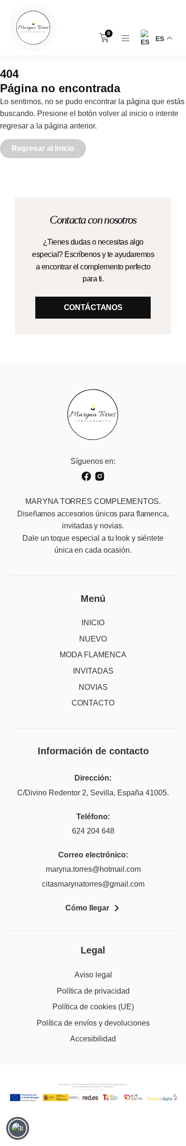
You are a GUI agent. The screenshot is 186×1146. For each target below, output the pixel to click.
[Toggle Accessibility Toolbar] (17, 1128)
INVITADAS (93, 671)
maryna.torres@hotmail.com (93, 869)
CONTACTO (93, 703)
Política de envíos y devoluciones (93, 1023)
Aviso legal (93, 975)
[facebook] (86, 476)
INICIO (93, 623)
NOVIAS (93, 687)
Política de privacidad (93, 991)
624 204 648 (93, 831)
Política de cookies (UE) (93, 1007)
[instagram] (99, 476)
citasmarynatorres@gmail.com (93, 884)
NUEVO (93, 639)
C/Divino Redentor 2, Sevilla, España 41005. (93, 793)
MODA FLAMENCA (93, 655)
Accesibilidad (93, 1039)
